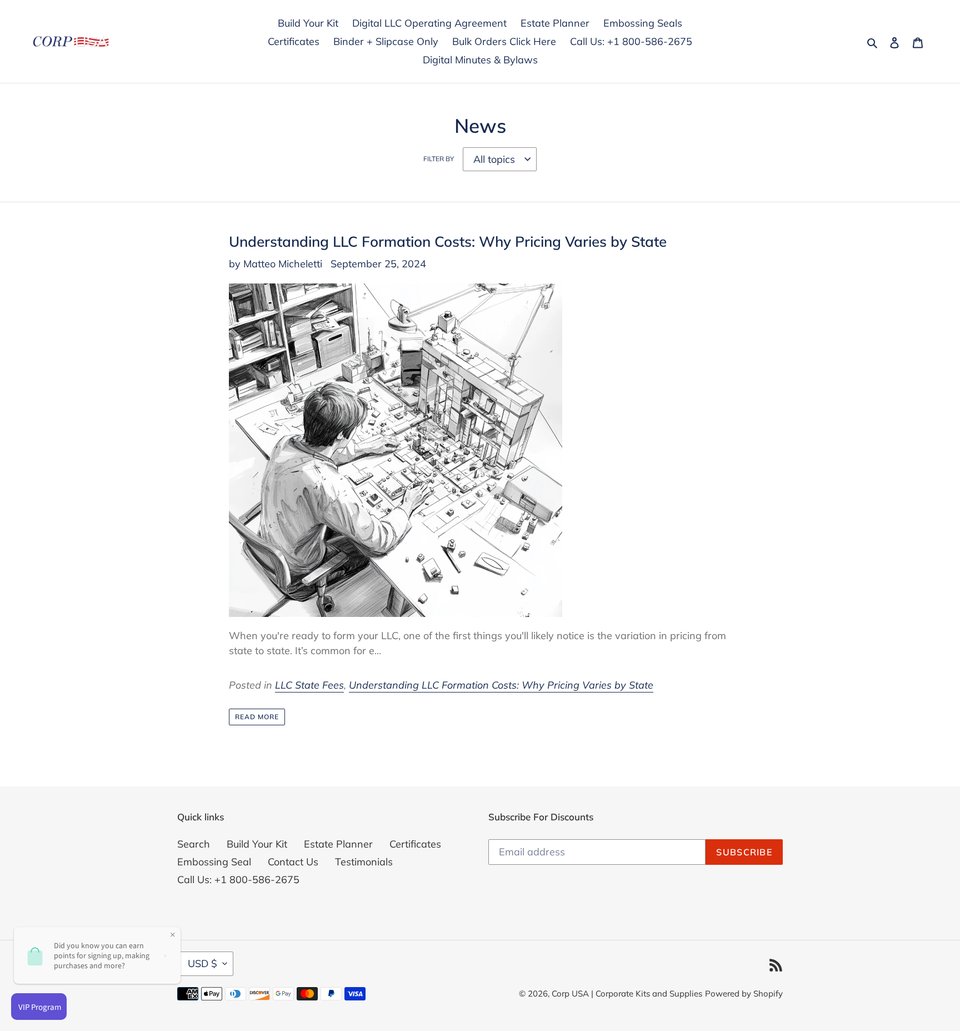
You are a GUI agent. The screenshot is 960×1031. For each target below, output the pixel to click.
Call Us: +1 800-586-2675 (238, 879)
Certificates (415, 844)
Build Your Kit (257, 844)
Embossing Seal (214, 861)
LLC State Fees (309, 685)
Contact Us (293, 861)
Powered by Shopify (744, 993)
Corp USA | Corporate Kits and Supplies (627, 993)
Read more (257, 717)
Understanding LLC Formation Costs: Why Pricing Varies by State (448, 241)
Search (193, 844)
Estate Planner (338, 844)
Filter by (438, 159)
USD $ (202, 963)
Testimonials (364, 861)
